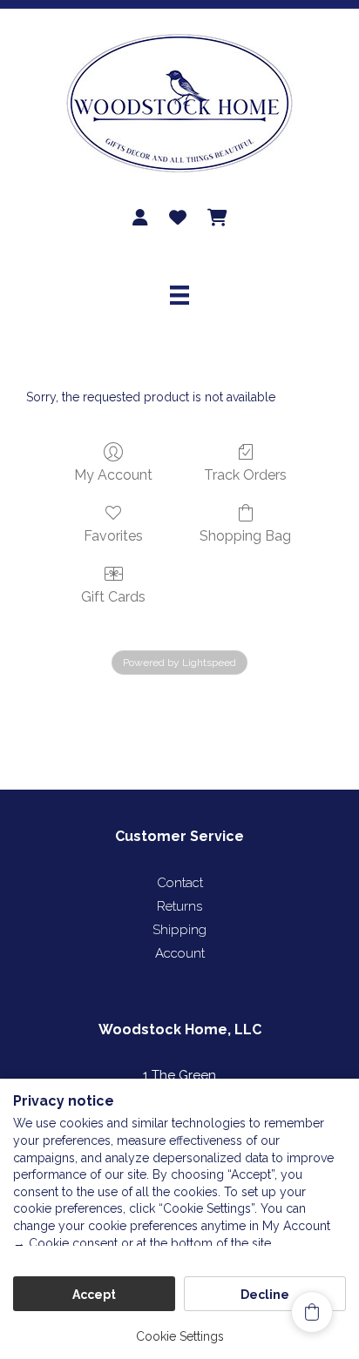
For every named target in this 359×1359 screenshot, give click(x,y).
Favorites (113, 536)
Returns (179, 906)
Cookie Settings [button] (180, 1336)
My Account (113, 475)
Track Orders (245, 475)
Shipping (179, 930)
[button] (312, 1312)
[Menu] (179, 295)
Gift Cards (113, 597)
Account (180, 953)
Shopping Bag (245, 536)
